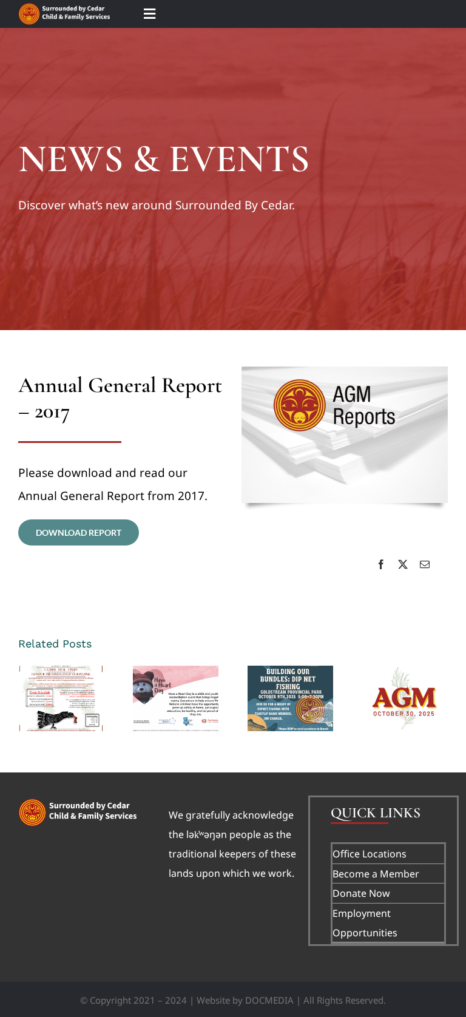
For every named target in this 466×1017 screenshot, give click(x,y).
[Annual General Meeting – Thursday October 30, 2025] (405, 698)
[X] (403, 564)
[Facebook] (381, 564)
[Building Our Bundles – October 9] (290, 698)
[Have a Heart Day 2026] (175, 698)
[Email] (425, 564)
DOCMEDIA (269, 1000)
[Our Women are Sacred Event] (61, 698)
